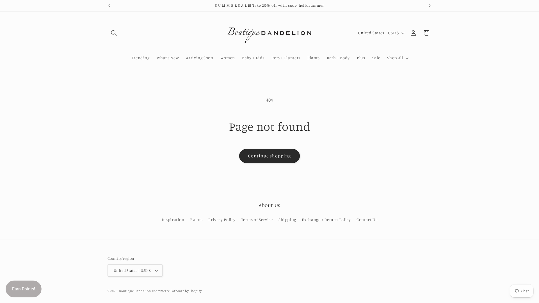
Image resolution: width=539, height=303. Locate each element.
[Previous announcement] (109, 5)
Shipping (287, 219)
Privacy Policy (222, 219)
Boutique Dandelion (135, 291)
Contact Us (367, 219)
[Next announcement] (430, 5)
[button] (114, 32)
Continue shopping (269, 156)
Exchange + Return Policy (326, 219)
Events (196, 219)
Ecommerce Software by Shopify (177, 291)
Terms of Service (257, 219)
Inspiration (173, 219)
